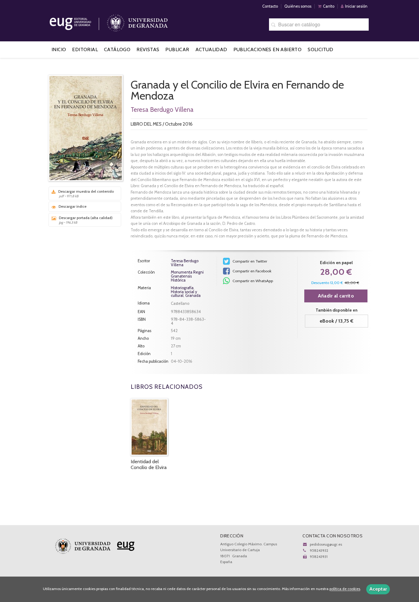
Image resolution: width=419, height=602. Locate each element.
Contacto (270, 6)
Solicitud (320, 49)
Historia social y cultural (184, 294)
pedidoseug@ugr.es (326, 544)
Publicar (177, 49)
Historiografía (182, 288)
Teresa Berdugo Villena (162, 109)
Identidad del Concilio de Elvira (149, 464)
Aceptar (378, 589)
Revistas (147, 49)
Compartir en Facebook (251, 271)
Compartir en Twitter (249, 261)
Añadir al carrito (336, 296)
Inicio (59, 49)
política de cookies (344, 589)
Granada (193, 295)
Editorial (85, 49)
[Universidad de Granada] (137, 21)
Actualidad (211, 49)
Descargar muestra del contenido (86, 193)
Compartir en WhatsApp (252, 280)
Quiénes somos (297, 6)
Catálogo (117, 49)
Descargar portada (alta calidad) (86, 220)
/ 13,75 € (336, 321)
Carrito (328, 6)
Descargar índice (72, 206)
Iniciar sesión (356, 6)
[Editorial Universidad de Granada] (78, 21)
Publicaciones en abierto (267, 49)
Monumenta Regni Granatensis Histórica (187, 276)
